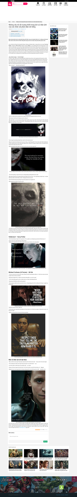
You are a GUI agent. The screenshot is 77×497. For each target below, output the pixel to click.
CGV (24, 482)
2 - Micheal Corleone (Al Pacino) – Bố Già (16, 34)
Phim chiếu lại (11, 488)
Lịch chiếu (44, 5)
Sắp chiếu (55, 5)
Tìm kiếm (25, 3)
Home (9, 21)
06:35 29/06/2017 (15, 29)
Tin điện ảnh (66, 5)
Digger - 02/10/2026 (37, 484)
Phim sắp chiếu (11, 484)
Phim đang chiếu (11, 482)
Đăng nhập (66, 0)
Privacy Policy (58, 494)
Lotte (25, 484)
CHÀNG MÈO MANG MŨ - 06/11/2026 (40, 482)
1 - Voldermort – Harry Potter (14, 33)
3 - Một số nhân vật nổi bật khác (15, 36)
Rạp (60, 5)
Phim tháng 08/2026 (12, 486)
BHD (24, 488)
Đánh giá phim (11, 491)
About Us (66, 494)
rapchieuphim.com (22, 427)
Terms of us (63, 494)
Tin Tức (20, 29)
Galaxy (25, 486)
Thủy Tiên (24, 29)
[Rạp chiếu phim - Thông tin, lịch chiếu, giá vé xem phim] (10, 4)
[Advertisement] (38, 13)
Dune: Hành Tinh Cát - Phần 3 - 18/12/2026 (40, 487)
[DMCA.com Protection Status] (61, 487)
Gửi (46, 441)
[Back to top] (74, 494)
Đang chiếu (50, 5)
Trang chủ (38, 5)
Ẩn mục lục (20, 31)
